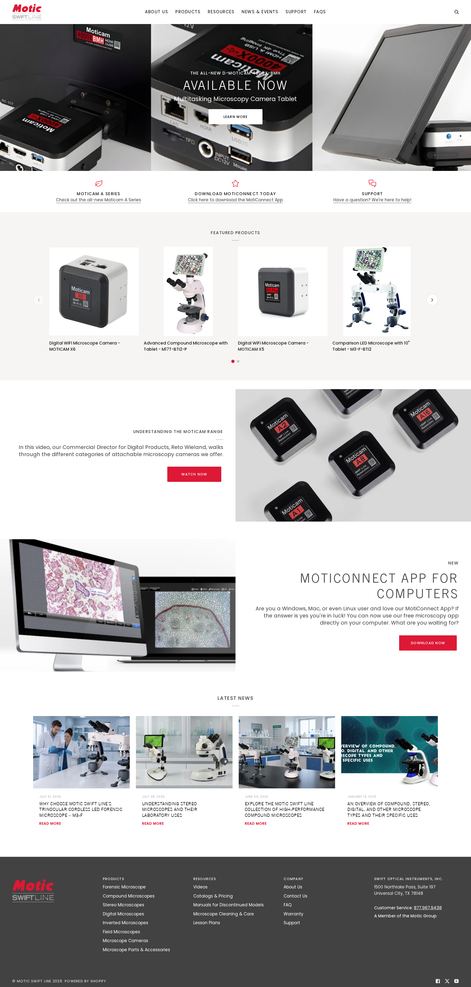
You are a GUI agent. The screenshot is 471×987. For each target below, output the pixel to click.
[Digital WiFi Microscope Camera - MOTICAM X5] (282, 301)
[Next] (432, 310)
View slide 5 (444, 165)
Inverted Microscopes (125, 933)
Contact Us (295, 906)
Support (292, 933)
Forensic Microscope (124, 897)
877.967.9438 (428, 918)
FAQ (288, 915)
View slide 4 (441, 165)
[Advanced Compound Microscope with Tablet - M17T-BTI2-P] (188, 301)
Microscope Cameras (125, 951)
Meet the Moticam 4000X (235, 118)
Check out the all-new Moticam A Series (98, 210)
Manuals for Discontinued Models (228, 915)
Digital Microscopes (123, 924)
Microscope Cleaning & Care (223, 924)
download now (428, 653)
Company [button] (293, 889)
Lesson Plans (206, 933)
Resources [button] (204, 889)
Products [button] (113, 889)
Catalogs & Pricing (213, 906)
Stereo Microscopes (123, 915)
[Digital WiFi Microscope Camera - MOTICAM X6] (94, 301)
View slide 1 (431, 165)
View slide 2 (434, 165)
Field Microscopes (121, 942)
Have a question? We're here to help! (372, 210)
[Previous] (38, 310)
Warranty (293, 924)
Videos (200, 897)
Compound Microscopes (129, 906)
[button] (188, 12)
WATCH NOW (194, 484)
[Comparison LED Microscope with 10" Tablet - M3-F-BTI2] (377, 301)
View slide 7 (450, 165)
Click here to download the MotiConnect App (235, 210)
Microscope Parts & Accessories (136, 960)
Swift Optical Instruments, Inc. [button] (408, 889)
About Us (293, 897)
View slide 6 (447, 165)
